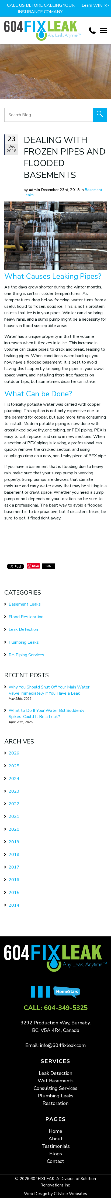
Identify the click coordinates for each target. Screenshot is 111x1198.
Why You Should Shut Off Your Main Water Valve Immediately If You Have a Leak (49, 690)
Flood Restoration (26, 617)
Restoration (55, 1103)
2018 (14, 855)
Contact (55, 1161)
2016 (14, 880)
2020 (14, 829)
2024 (14, 779)
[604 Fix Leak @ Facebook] (34, 992)
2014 (14, 905)
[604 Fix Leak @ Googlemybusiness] (49, 992)
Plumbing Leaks (24, 642)
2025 (14, 766)
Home (55, 1131)
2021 (14, 816)
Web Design (35, 1193)
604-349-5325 (66, 1007)
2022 (14, 804)
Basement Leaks (25, 604)
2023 (14, 791)
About (55, 1138)
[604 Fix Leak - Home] (42, 31)
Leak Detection (23, 629)
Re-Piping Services (26, 655)
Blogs (55, 1154)
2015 (14, 893)
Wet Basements (56, 1081)
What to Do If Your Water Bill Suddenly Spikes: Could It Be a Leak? (46, 714)
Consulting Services (55, 1088)
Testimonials (55, 1146)
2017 (14, 867)
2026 (14, 753)
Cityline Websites (70, 1193)
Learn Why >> (95, 5)
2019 (14, 842)
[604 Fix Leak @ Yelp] (42, 992)
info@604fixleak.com (63, 1045)
